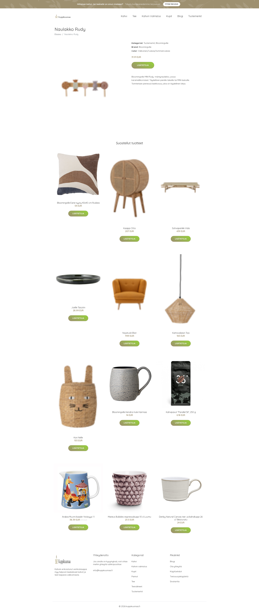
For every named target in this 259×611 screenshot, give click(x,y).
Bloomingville (162, 43)
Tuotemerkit (195, 16)
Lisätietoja (143, 65)
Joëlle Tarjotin (78, 307)
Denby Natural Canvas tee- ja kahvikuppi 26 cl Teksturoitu (180, 518)
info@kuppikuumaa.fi (103, 570)
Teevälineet (137, 586)
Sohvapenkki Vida (181, 228)
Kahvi (124, 16)
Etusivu (58, 34)
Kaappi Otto (129, 228)
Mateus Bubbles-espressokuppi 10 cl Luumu (129, 516)
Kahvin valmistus (151, 16)
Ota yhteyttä (176, 566)
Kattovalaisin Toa (180, 333)
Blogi (180, 16)
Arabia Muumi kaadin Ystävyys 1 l (78, 516)
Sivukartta (174, 581)
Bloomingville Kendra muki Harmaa (129, 412)
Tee (134, 16)
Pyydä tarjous (171, 4)
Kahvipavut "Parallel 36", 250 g (181, 412)
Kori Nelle (78, 437)
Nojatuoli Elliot (129, 333)
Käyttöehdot (176, 571)
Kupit (169, 16)
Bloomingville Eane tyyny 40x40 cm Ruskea (78, 202)
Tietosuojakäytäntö (179, 576)
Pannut (135, 576)
